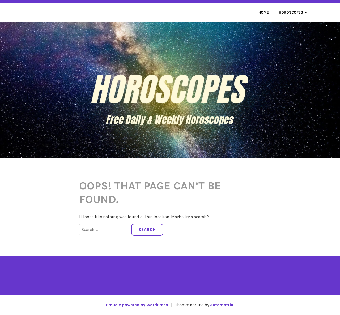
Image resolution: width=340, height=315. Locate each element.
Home (263, 12)
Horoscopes (291, 12)
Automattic (221, 304)
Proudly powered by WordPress (137, 304)
